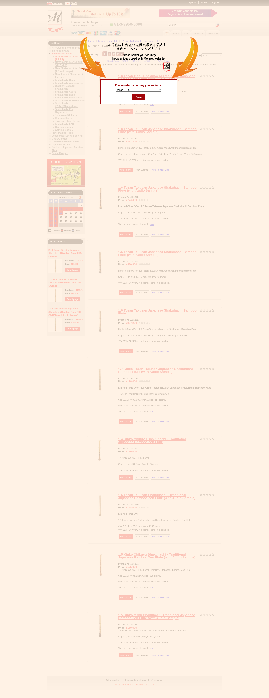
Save (139, 97)
